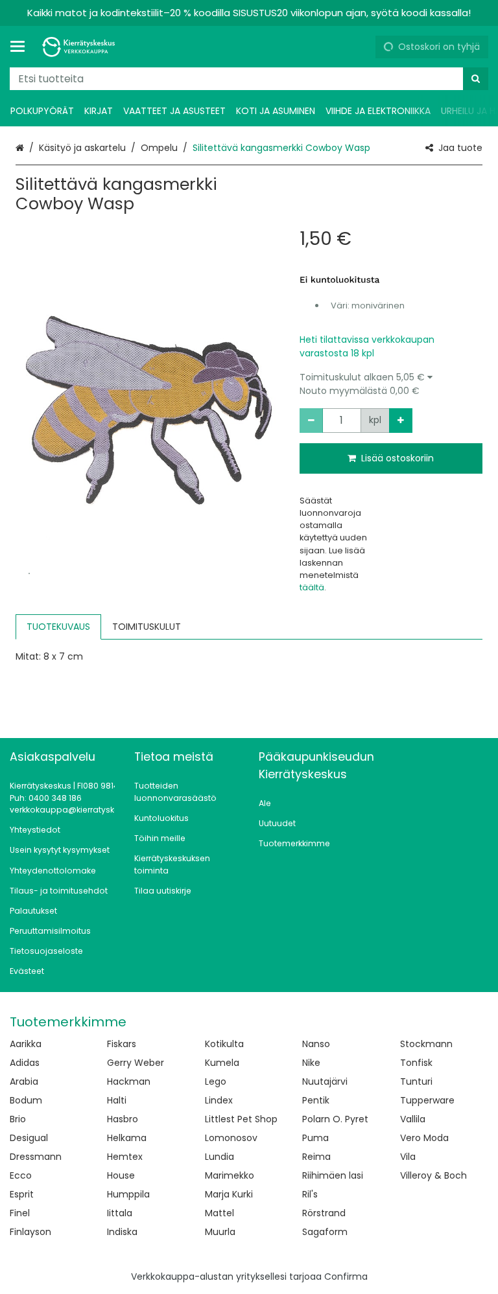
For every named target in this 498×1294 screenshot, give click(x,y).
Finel (20, 1213)
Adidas (25, 1062)
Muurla (220, 1231)
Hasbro (122, 1119)
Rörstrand (324, 1213)
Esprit (22, 1194)
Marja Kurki (229, 1194)
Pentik (315, 1100)
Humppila (128, 1194)
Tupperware (427, 1100)
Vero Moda (424, 1137)
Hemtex (125, 1156)
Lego (215, 1081)
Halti (116, 1100)
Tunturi (416, 1081)
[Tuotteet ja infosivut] (21, 46)
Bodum (26, 1100)
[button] (391, 384)
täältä (312, 587)
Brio (18, 1119)
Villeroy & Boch (433, 1175)
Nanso (316, 1043)
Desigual (29, 1137)
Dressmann (36, 1156)
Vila (408, 1156)
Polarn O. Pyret (335, 1119)
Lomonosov (231, 1137)
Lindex (219, 1100)
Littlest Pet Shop (241, 1119)
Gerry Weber (135, 1062)
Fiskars (121, 1043)
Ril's (310, 1194)
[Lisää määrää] (400, 420)
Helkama (127, 1137)
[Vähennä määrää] (311, 420)
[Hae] (475, 78)
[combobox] (249, 78)
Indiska (122, 1231)
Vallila (412, 1119)
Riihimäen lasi (332, 1175)
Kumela (222, 1062)
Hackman (128, 1081)
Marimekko (229, 1175)
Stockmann (426, 1043)
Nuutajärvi (325, 1081)
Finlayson (30, 1231)
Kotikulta (224, 1043)
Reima (316, 1156)
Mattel (219, 1213)
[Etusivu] (80, 47)
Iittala (119, 1213)
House (121, 1175)
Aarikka (26, 1043)
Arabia (24, 1081)
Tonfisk (416, 1062)
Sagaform (325, 1231)
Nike (311, 1062)
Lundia (219, 1156)
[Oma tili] (360, 46)
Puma (315, 1137)
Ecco (21, 1175)
